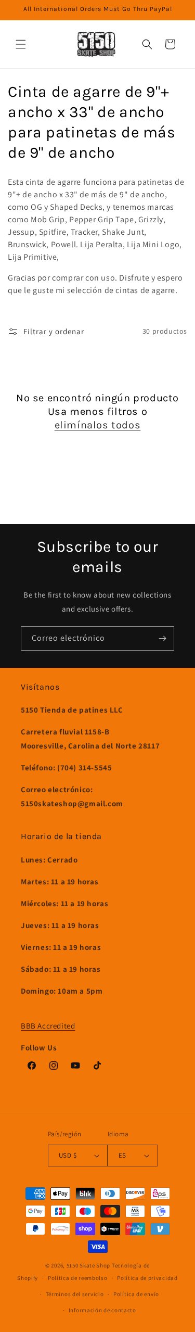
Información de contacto (102, 1310)
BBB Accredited (48, 1026)
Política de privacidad (147, 1278)
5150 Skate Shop (89, 1265)
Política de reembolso (78, 1278)
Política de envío (136, 1294)
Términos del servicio (75, 1294)
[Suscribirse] (162, 638)
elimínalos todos (98, 425)
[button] (20, 44)
